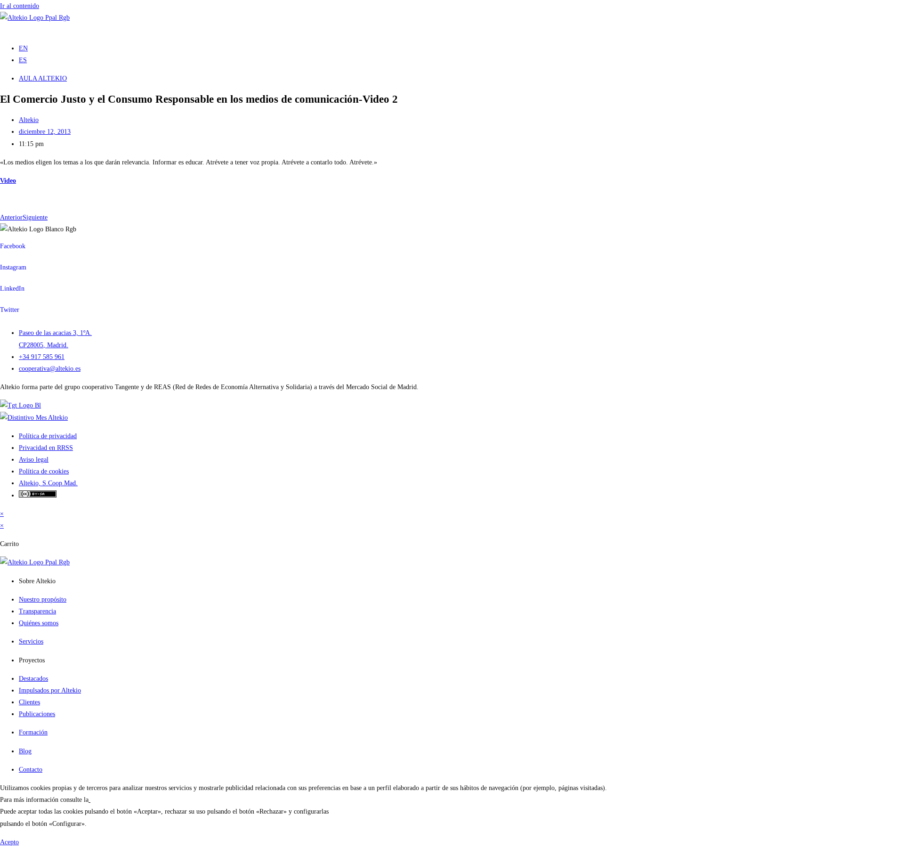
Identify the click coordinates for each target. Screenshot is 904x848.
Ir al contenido (19, 5)
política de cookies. (116, 799)
